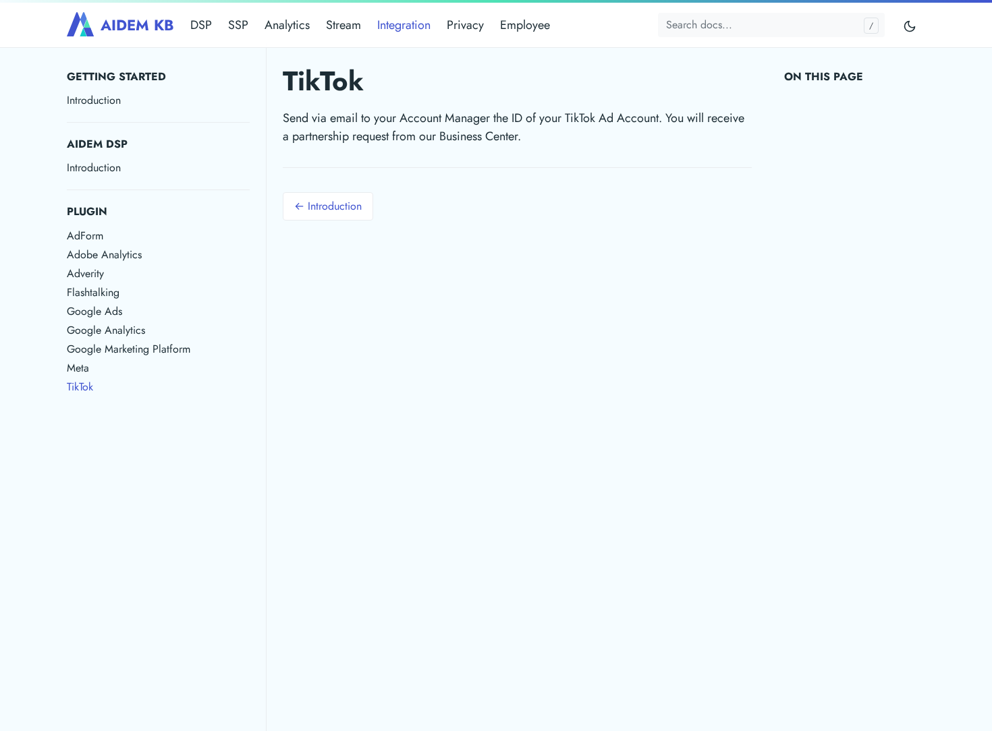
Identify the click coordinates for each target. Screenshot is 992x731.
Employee (525, 25)
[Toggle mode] (910, 25)
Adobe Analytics (104, 254)
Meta (78, 368)
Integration (404, 25)
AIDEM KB (137, 25)
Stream (343, 25)
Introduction (94, 100)
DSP (201, 25)
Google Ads (94, 311)
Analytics (287, 25)
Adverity (85, 273)
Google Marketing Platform (128, 349)
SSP (238, 25)
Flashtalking (93, 292)
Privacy (465, 25)
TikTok (80, 386)
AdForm (85, 235)
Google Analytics (106, 330)
